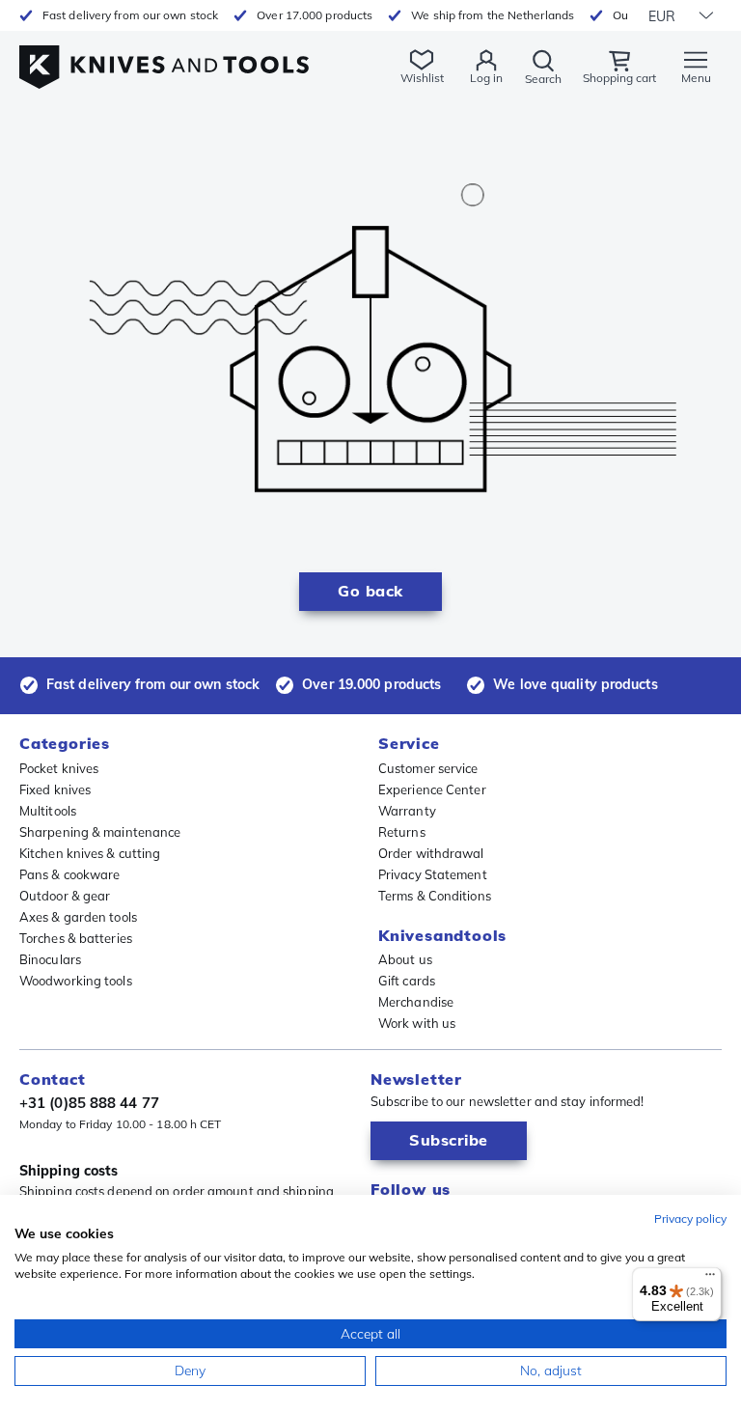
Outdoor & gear (64, 895)
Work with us (416, 1023)
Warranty (407, 810)
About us (405, 959)
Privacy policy (690, 1218)
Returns (401, 832)
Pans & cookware (70, 874)
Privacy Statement (432, 874)
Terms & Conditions (434, 895)
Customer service (428, 768)
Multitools (47, 810)
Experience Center (432, 789)
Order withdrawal (431, 853)
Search (543, 78)
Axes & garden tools (78, 917)
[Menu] (710, 1278)
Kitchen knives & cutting (89, 853)
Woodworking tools (75, 980)
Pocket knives (58, 768)
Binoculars (50, 959)
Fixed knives (55, 789)
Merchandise (415, 1002)
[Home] (164, 56)
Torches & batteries (75, 938)
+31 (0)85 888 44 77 (89, 1103)
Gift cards (406, 980)
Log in (486, 77)
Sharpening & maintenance (99, 832)
